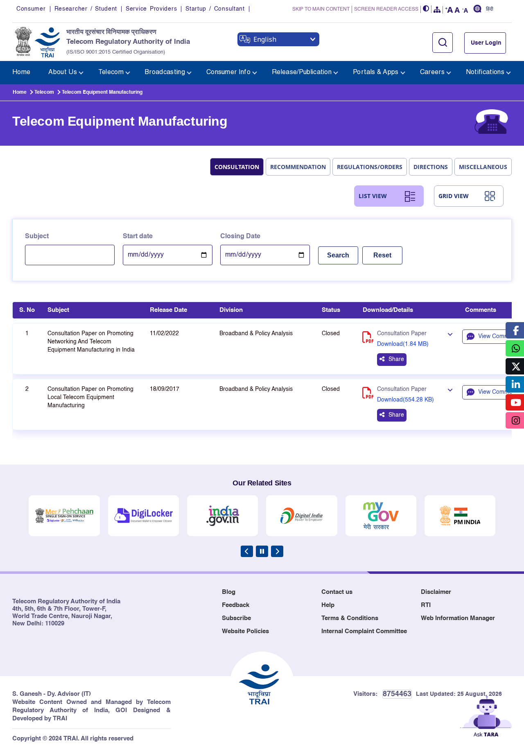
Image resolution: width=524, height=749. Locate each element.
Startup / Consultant (214, 9)
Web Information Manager (458, 618)
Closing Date (240, 236)
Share (396, 359)
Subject (37, 236)
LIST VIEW (373, 196)
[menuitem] (21, 72)
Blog (228, 592)
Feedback (235, 605)
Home (20, 92)
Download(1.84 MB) (403, 344)
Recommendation (298, 167)
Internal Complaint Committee (364, 631)
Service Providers (151, 9)
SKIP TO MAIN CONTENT (321, 9)
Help (327, 605)
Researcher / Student (85, 9)
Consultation (237, 167)
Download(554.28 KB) (405, 400)
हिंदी (489, 9)
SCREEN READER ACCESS (386, 9)
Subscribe (236, 618)
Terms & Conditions (349, 618)
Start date (138, 236)
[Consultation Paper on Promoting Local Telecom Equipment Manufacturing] (450, 390)
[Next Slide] (277, 551)
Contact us (336, 592)
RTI (426, 605)
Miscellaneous (483, 167)
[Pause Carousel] (262, 551)
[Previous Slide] (247, 551)
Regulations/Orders (369, 167)
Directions (430, 167)
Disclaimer (436, 592)
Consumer (31, 9)
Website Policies (245, 631)
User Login (486, 43)
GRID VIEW (453, 196)
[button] (426, 9)
